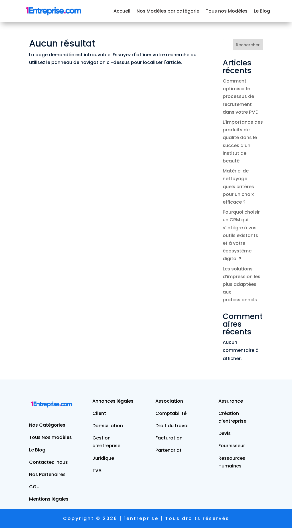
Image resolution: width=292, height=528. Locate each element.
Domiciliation (107, 425)
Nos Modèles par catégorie (168, 11)
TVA (97, 470)
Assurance (230, 401)
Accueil (121, 11)
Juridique (103, 458)
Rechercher (248, 45)
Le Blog (262, 11)
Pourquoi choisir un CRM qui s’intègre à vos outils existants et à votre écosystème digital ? (241, 235)
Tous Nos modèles (50, 437)
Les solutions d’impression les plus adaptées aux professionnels (241, 284)
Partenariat (168, 450)
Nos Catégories (47, 425)
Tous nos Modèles (227, 11)
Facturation (168, 438)
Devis (224, 433)
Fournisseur (231, 445)
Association (169, 401)
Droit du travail (172, 425)
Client (99, 413)
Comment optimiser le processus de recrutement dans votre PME (240, 96)
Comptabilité (170, 413)
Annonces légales (112, 401)
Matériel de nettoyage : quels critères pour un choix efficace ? (238, 186)
